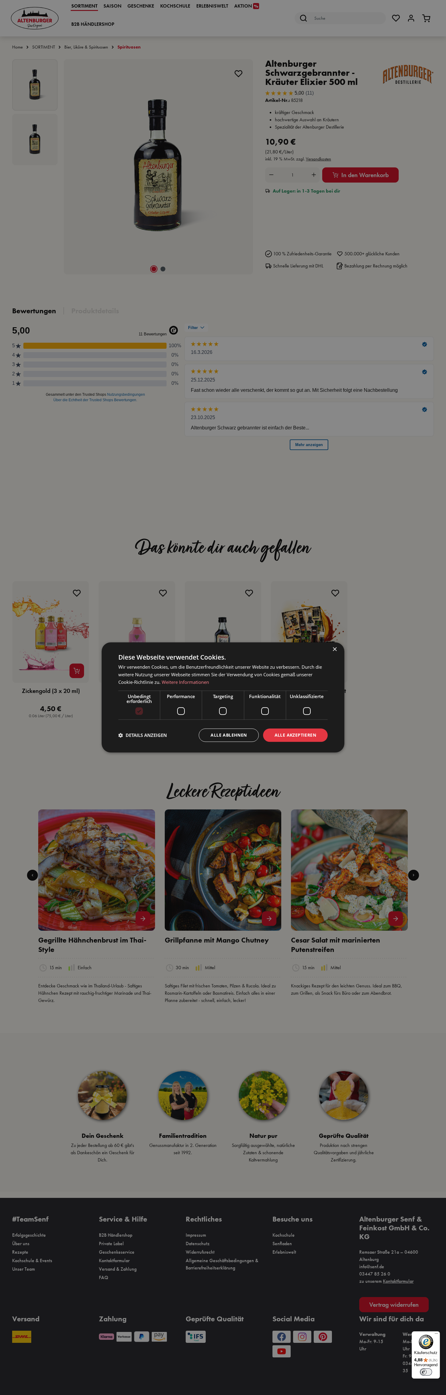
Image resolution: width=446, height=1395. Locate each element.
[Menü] (436, 1335)
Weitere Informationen (185, 682)
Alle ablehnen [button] (229, 735)
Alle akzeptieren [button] (295, 735)
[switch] (426, 1372)
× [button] (334, 649)
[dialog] (223, 697)
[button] (142, 735)
